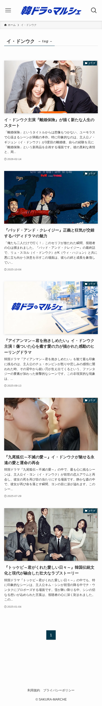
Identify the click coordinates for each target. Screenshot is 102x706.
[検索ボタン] (94, 10)
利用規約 (33, 690)
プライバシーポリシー (59, 690)
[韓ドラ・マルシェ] (51, 10)
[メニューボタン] (8, 10)
